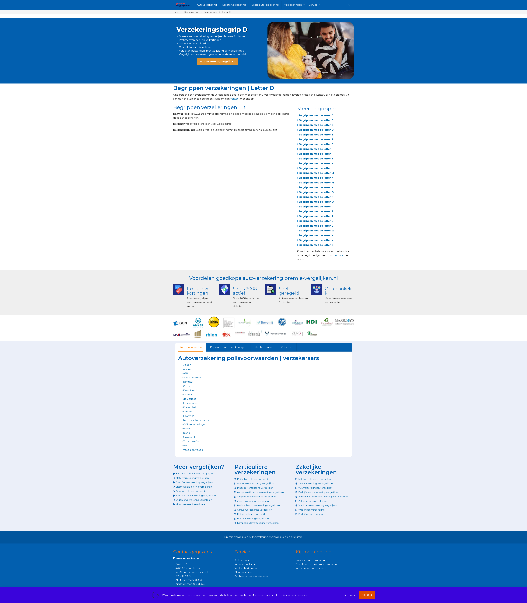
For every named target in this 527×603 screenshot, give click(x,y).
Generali (188, 394)
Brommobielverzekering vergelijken (196, 495)
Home (176, 12)
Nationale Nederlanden (197, 420)
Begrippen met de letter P (316, 197)
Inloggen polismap (246, 564)
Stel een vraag (243, 560)
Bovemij (188, 381)
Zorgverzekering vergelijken (253, 501)
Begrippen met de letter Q (316, 201)
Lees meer (350, 595)
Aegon (187, 364)
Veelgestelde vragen (247, 568)
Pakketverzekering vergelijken (254, 479)
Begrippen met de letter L (316, 168)
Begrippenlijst (210, 12)
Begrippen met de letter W (316, 230)
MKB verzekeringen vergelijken (315, 479)
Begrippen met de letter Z (316, 245)
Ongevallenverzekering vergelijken (256, 496)
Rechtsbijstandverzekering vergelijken (258, 505)
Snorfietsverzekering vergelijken (194, 486)
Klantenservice (191, 12)
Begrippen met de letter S (316, 211)
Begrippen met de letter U (316, 221)
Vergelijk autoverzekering (311, 568)
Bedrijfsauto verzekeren (311, 514)
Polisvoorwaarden (191, 347)
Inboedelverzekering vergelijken (255, 488)
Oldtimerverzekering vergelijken (194, 500)
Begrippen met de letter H (316, 149)
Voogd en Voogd (193, 449)
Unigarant (189, 437)
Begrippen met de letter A (316, 115)
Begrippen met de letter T (316, 216)
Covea (186, 386)
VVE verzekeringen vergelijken (315, 488)
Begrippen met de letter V (316, 225)
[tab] (190, 347)
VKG (185, 445)
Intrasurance (190, 403)
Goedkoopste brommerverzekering (317, 564)
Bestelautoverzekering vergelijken (195, 473)
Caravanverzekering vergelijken (254, 510)
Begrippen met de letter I (315, 153)
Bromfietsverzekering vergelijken (194, 482)
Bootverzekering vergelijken (253, 518)
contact (234, 98)
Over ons (286, 347)
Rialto (186, 432)
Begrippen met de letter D (316, 129)
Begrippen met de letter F (316, 139)
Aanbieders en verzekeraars (251, 576)
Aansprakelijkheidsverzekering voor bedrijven (323, 496)
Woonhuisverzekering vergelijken (255, 483)
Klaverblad (189, 407)
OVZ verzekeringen (194, 424)
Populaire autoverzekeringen (228, 347)
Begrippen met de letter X (316, 235)
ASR (185, 373)
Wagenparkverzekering (311, 510)
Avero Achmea (192, 377)
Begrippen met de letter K (316, 163)
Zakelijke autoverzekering (312, 501)
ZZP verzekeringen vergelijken (315, 483)
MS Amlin (188, 415)
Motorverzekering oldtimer (191, 504)
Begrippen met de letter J (316, 158)
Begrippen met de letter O (316, 192)
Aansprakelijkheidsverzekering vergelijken (260, 492)
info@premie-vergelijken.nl (192, 572)
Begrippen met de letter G (316, 144)
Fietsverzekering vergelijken (252, 514)
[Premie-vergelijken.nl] (183, 5)
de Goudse (189, 398)
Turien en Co (191, 441)
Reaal (186, 428)
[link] (310, 50)
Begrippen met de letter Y (316, 240)
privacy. (302, 595)
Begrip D (226, 12)
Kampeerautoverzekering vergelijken (258, 523)
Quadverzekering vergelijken (192, 491)
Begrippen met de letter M (316, 173)
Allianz (187, 369)
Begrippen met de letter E (316, 134)
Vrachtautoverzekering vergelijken (317, 505)
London (188, 411)
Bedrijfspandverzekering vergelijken (318, 492)
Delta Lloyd (190, 390)
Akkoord (367, 594)
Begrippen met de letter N (316, 177)
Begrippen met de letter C (316, 125)
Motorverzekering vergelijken (192, 478)
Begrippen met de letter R (316, 206)
